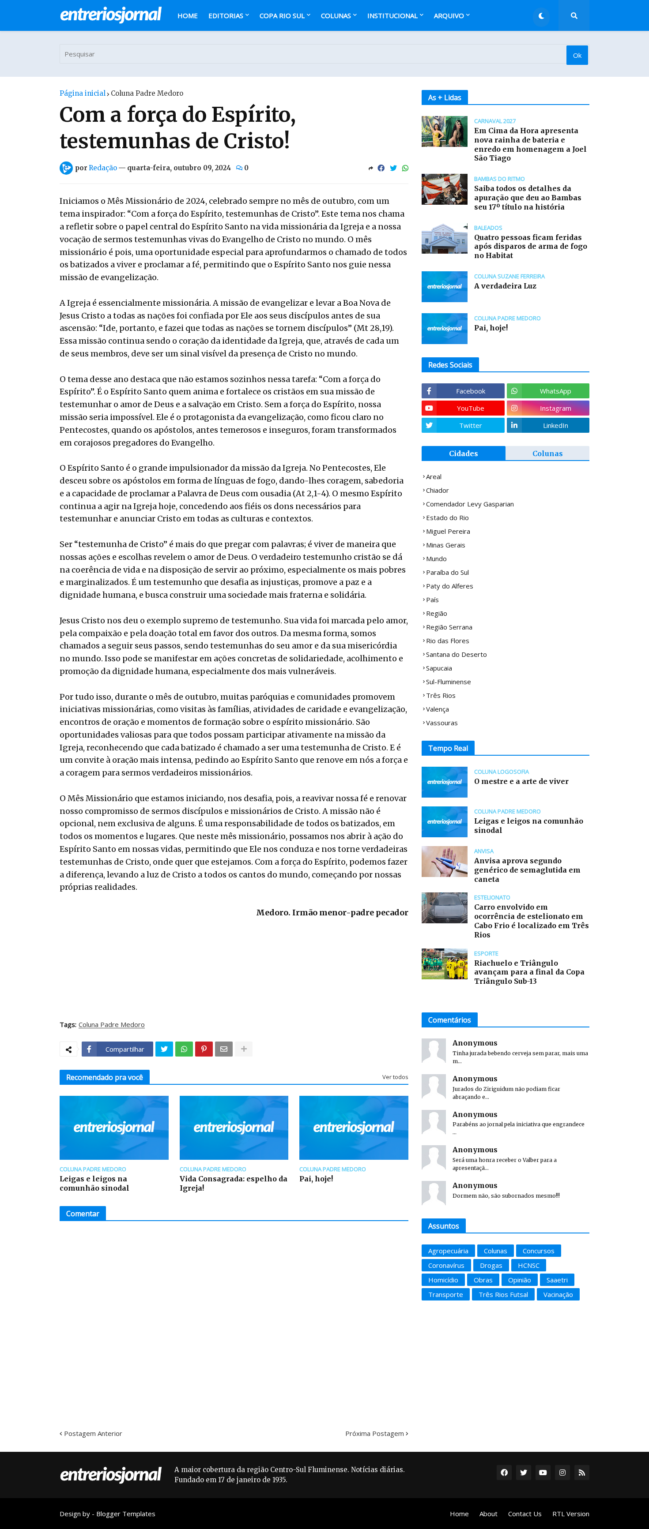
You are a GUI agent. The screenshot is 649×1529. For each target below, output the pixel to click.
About (488, 1513)
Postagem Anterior (93, 1433)
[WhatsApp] (405, 168)
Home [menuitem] (187, 15)
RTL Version (570, 1513)
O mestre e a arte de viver (521, 781)
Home (459, 1513)
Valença (437, 709)
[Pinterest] (204, 1049)
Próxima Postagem (374, 1433)
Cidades (463, 453)
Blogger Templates (125, 1513)
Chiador (437, 490)
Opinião (519, 1279)
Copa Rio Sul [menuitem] (282, 15)
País (432, 599)
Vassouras (442, 722)
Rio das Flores (447, 640)
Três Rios (441, 695)
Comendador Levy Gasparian (470, 503)
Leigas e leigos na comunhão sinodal (94, 1183)
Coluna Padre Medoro (147, 93)
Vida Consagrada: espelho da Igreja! (233, 1183)
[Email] (224, 1049)
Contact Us (525, 1513)
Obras (483, 1279)
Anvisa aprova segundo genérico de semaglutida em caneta (527, 870)
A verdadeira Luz (505, 285)
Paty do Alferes (449, 585)
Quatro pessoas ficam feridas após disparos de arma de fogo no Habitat (530, 246)
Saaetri (557, 1279)
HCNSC (529, 1265)
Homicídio (443, 1279)
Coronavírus (446, 1265)
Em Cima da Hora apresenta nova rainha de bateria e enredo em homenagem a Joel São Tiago (530, 144)
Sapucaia (439, 667)
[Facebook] (381, 168)
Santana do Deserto (456, 654)
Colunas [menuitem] (336, 15)
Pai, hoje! (316, 1178)
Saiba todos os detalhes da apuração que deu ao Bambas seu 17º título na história (527, 197)
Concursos (539, 1250)
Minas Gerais (445, 544)
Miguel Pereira (448, 531)
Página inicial (83, 93)
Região (436, 613)
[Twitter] (393, 168)
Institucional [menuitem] (392, 15)
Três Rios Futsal (503, 1294)
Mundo (436, 558)
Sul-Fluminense (448, 681)
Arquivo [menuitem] (449, 15)
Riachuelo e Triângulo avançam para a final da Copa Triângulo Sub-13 (529, 972)
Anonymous (475, 1042)
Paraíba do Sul (447, 572)
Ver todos (395, 1077)
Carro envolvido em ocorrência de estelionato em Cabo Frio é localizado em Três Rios (531, 921)
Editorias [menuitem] (225, 15)
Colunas (547, 453)
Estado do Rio (447, 517)
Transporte (445, 1294)
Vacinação (558, 1294)
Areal (433, 476)
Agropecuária (448, 1250)
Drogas (491, 1265)
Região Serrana (449, 626)
